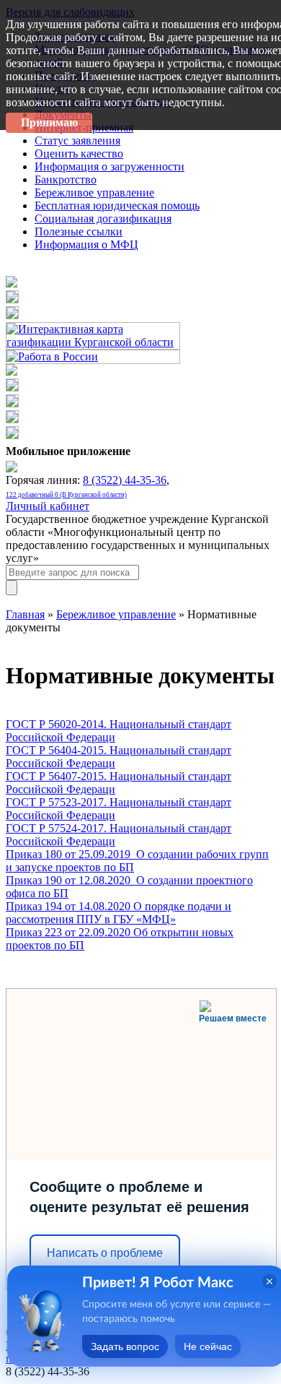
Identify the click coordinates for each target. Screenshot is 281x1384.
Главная (25, 614)
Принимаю (49, 122)
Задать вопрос (125, 1346)
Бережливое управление (116, 614)
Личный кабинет (47, 506)
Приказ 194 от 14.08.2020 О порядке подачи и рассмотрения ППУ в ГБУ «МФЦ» (118, 912)
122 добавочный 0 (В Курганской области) (66, 494)
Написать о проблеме (105, 1253)
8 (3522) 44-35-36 (124, 480)
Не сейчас (208, 1346)
